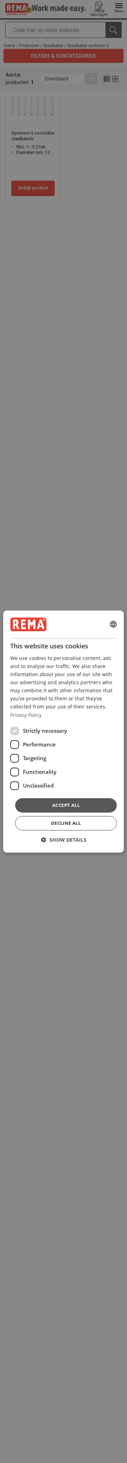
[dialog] (63, 731)
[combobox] (113, 624)
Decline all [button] (66, 823)
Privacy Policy (26, 715)
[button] (63, 840)
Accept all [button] (66, 805)
